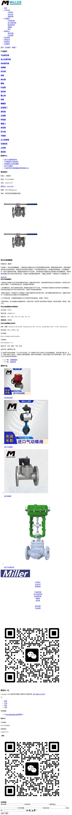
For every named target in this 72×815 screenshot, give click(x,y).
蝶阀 (2, 83)
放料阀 (3, 112)
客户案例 (36, 612)
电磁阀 (10, 27)
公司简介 (10, 12)
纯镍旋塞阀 (13, 360)
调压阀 (3, 152)
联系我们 (36, 619)
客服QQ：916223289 (7, 186)
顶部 (5, 707)
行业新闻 (10, 35)
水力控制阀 (5, 140)
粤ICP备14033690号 (39, 694)
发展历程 (10, 16)
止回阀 (3, 148)
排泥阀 (3, 128)
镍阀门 (14, 47)
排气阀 (3, 132)
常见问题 (10, 33)
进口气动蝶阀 (8, 166)
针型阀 (3, 87)
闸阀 (2, 99)
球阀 (2, 75)
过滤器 (3, 116)
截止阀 (3, 95)
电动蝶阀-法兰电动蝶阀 (11, 164)
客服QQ (20, 714)
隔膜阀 (3, 103)
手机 (5, 705)
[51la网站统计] (1, 697)
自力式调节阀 (12, 23)
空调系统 (4, 144)
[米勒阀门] (11, 4)
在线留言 (36, 622)
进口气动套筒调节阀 (10, 159)
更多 (9, 29)
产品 (5, 703)
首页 (2, 47)
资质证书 (36, 615)
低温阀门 (4, 108)
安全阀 (3, 71)
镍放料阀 (13, 362)
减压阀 (3, 91)
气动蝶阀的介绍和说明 (11, 161)
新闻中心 (36, 604)
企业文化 (10, 14)
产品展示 (8, 47)
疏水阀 (3, 79)
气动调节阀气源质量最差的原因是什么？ (17, 168)
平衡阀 (3, 136)
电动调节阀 (11, 25)
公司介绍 (36, 580)
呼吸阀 (3, 120)
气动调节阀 (11, 20)
